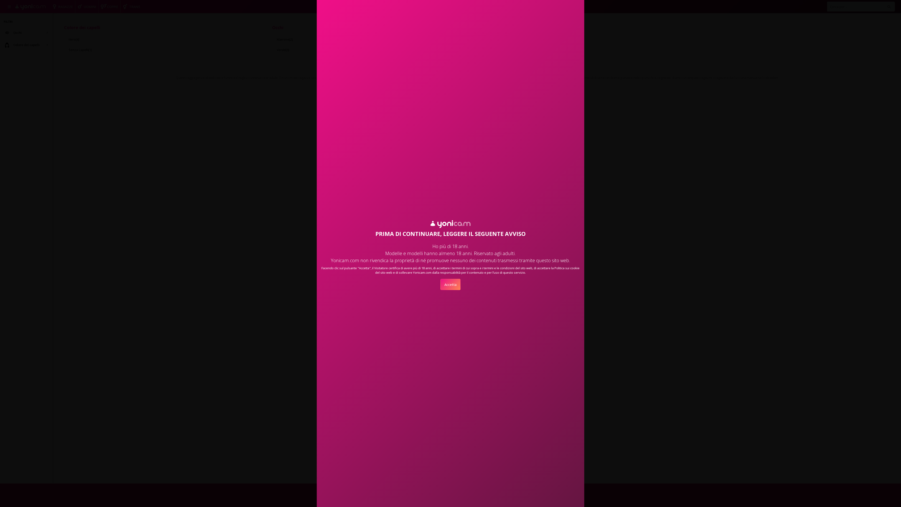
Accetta (450, 284)
